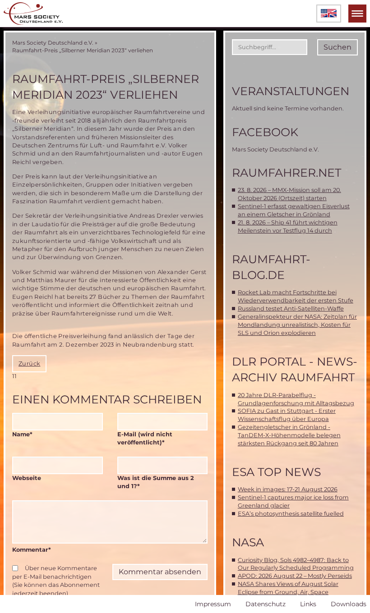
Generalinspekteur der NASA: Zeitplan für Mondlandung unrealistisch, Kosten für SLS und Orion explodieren (297, 324)
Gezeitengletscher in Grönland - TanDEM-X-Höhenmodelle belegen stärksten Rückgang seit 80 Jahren (289, 435)
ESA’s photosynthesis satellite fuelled (291, 513)
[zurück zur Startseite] (33, 13)
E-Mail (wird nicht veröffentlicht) (144, 438)
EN (329, 13)
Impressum (213, 604)
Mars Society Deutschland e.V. (52, 42)
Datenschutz (265, 604)
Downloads (348, 604)
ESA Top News (276, 472)
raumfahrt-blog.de (271, 267)
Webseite (26, 478)
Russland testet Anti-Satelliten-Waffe (291, 308)
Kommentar (31, 549)
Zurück (29, 363)
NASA (248, 542)
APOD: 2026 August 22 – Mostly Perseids (295, 575)
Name (28, 434)
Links (308, 604)
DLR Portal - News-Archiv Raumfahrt (294, 369)
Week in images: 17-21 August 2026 (288, 489)
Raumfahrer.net (286, 172)
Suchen (338, 47)
